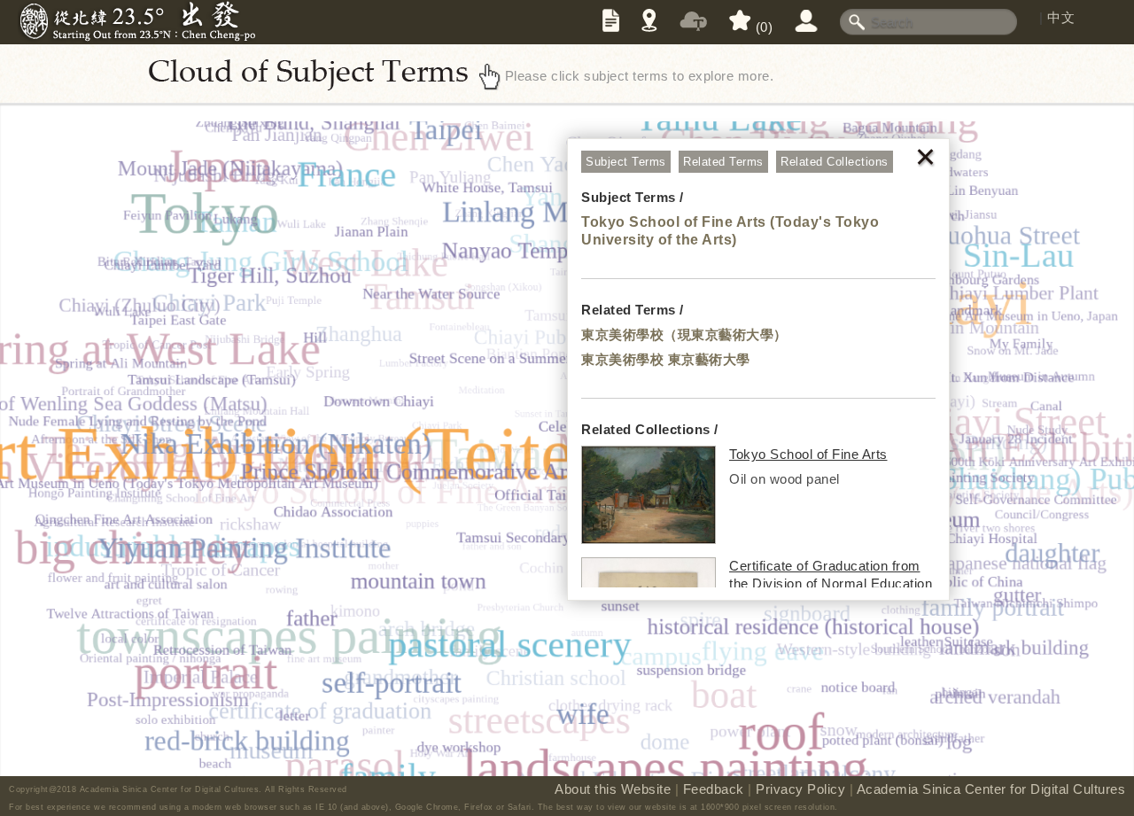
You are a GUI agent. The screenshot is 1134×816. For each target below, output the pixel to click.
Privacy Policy (800, 789)
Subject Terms (626, 161)
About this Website (613, 789)
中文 (1061, 17)
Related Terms (723, 161)
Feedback (713, 789)
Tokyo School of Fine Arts (808, 454)
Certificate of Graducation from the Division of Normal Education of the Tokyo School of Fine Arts (830, 583)
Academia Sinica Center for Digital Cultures (991, 789)
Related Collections (835, 161)
